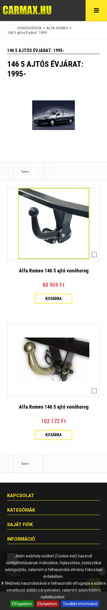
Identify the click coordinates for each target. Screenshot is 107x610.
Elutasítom (47, 603)
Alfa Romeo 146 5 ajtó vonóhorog (53, 271)
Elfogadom (22, 603)
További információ (80, 603)
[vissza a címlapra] (8, 28)
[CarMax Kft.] (27, 10)
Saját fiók (20, 524)
